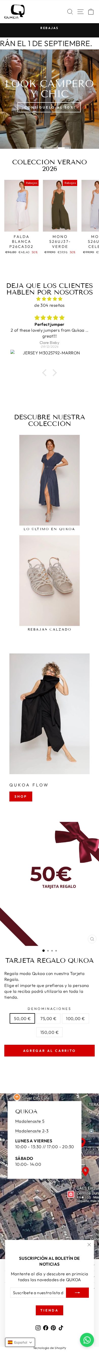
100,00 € (75, 1018)
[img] (49, 299)
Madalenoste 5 (29, 1121)
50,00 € (22, 1018)
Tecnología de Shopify (49, 1348)
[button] (45, 372)
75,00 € (48, 1018)
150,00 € (49, 1032)
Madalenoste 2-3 (31, 1130)
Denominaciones (49, 1009)
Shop (20, 796)
